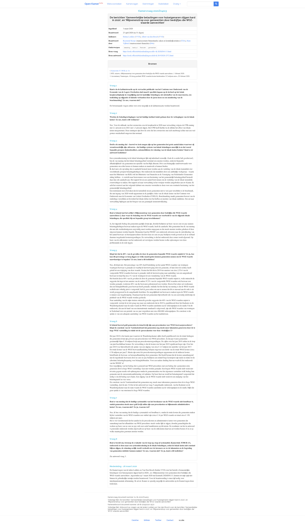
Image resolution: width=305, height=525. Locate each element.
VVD (138, 36)
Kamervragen (132, 4)
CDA (183, 40)
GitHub (147, 520)
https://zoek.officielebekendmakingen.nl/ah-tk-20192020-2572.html (148, 55)
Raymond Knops (129, 40)
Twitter (158, 520)
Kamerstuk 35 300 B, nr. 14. (120, 71)
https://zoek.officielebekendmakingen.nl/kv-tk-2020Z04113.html (147, 51)
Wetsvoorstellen (114, 4)
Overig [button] (176, 4)
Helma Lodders (129, 36)
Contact (170, 520)
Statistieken (163, 4)
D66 (152, 43)
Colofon (135, 520)
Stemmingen (148, 4)
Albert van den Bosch (150, 36)
